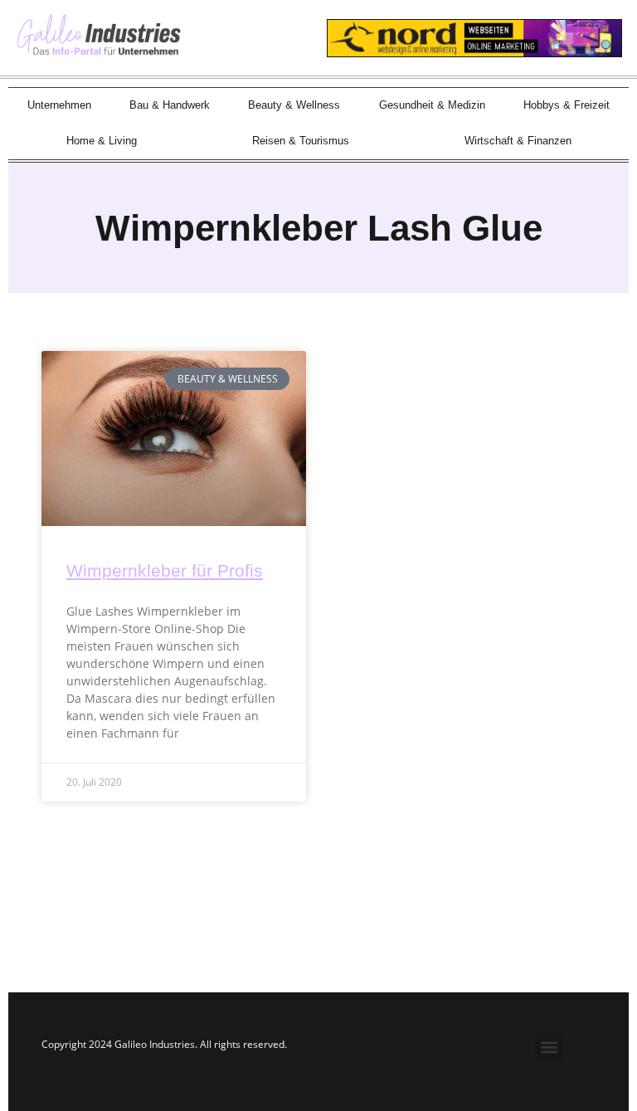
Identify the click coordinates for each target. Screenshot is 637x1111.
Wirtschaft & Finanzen (517, 140)
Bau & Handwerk (169, 105)
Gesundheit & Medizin (432, 105)
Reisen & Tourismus (300, 140)
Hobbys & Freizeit (566, 105)
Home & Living (101, 140)
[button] (548, 1047)
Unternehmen (59, 105)
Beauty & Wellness (294, 105)
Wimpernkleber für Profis (164, 570)
